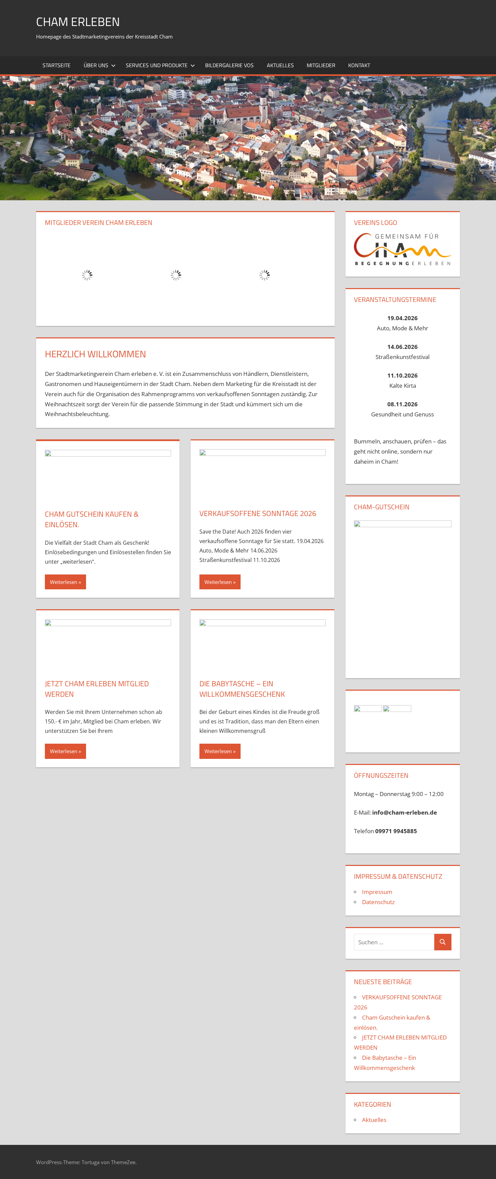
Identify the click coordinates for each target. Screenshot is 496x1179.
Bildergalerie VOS (229, 65)
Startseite (57, 65)
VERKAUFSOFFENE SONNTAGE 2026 (257, 513)
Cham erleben (78, 21)
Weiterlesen (63, 582)
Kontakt (359, 65)
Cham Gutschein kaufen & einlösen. (92, 519)
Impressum (377, 892)
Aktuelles (280, 65)
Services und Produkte (157, 65)
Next (317, 273)
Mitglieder (321, 65)
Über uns (96, 65)
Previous (53, 273)
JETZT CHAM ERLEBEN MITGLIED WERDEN (97, 689)
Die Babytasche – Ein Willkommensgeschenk (242, 689)
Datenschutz (378, 902)
